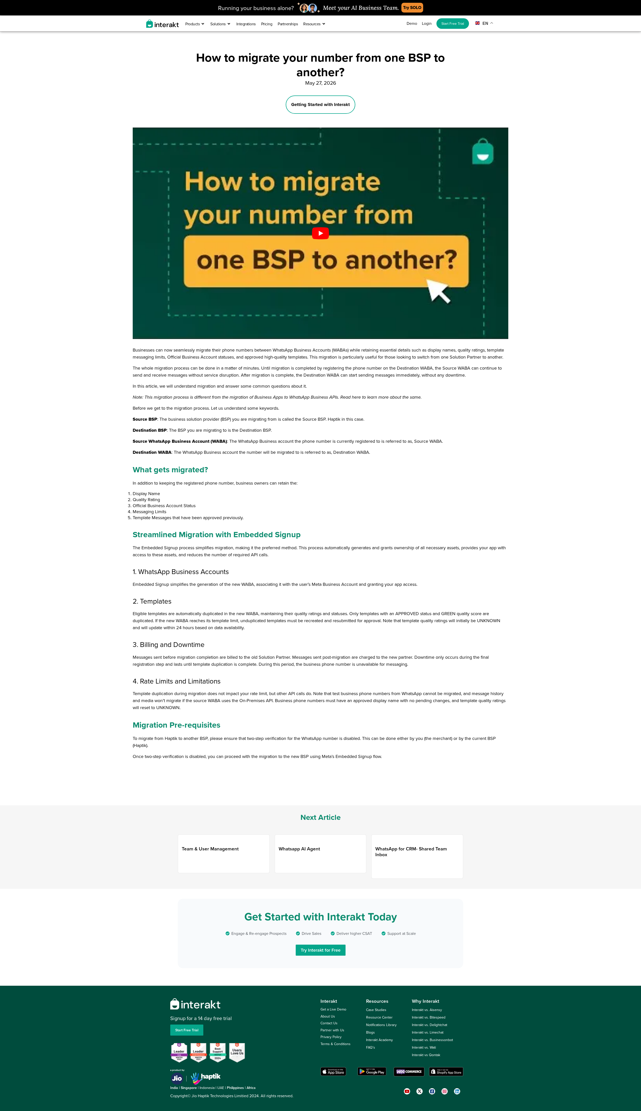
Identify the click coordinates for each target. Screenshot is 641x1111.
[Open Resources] (324, 24)
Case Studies (376, 1009)
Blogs (370, 1032)
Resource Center (379, 1017)
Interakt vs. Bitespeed (428, 1017)
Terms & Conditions (335, 1043)
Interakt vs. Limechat (427, 1032)
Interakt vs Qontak (426, 1054)
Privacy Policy (331, 1036)
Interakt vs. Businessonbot (432, 1039)
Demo (412, 23)
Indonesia (207, 1087)
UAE (220, 1087)
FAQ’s (370, 1047)
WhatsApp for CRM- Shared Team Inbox (411, 851)
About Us (327, 1016)
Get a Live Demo (333, 1009)
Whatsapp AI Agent (299, 848)
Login (427, 23)
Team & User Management (210, 848)
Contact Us (329, 1023)
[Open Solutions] (229, 24)
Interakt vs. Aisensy (427, 1009)
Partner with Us (332, 1030)
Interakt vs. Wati (424, 1047)
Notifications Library (381, 1024)
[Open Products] (203, 24)
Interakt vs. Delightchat (429, 1024)
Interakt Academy (379, 1039)
